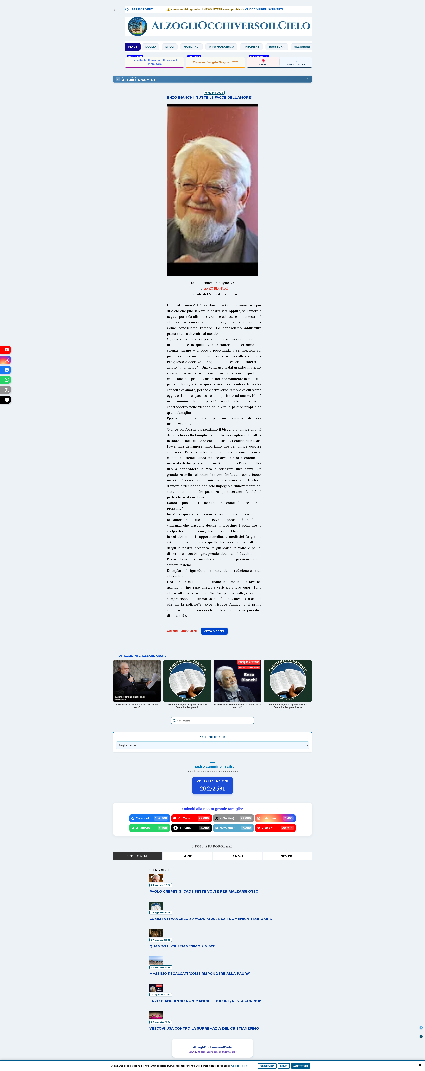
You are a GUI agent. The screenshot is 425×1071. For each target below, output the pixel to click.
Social (288, 46)
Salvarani (266, 46)
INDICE (132, 46)
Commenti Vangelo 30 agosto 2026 (215, 62)
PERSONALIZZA (267, 1066)
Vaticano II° (311, 46)
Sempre (287, 856)
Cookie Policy (239, 1065)
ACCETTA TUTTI (300, 1066)
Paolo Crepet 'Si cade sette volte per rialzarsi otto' (204, 891)
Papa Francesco (185, 46)
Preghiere (215, 46)
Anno (237, 856)
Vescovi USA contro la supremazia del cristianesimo (204, 1028)
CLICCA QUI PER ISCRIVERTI (238, 9)
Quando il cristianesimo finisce (182, 946)
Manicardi (155, 46)
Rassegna (241, 46)
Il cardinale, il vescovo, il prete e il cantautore (154, 62)
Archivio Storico (212, 736)
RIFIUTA (283, 1066)
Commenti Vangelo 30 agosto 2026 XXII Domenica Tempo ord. (211, 919)
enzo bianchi (214, 631)
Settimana (137, 856)
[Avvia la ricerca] (174, 720)
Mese (187, 856)
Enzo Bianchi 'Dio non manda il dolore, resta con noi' (205, 1001)
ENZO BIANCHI (216, 288)
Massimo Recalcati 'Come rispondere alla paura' (199, 974)
